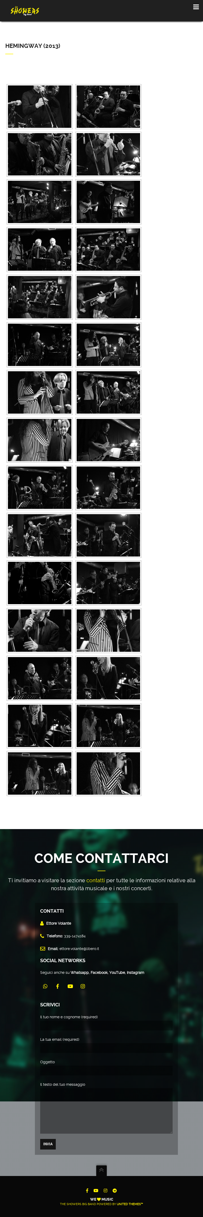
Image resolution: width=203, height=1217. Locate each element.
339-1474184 (75, 936)
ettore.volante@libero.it (79, 949)
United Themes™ (130, 1204)
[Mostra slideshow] (21, 79)
